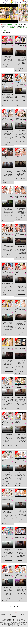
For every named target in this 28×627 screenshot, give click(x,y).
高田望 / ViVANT (5, 84)
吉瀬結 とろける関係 (6, 272)
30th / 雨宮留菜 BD (19, 387)
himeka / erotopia (5, 46)
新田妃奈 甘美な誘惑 (6, 234)
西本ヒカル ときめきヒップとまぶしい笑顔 (20, 235)
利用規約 (22, 614)
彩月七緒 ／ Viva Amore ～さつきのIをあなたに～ (7, 310)
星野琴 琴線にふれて (6, 387)
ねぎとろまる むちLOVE (20, 158)
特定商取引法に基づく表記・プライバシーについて (10, 614)
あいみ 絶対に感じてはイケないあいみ (7, 576)
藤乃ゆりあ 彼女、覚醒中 (20, 119)
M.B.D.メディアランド (9, 332)
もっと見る (13, 607)
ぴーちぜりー (20, 68)
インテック (20, 406)
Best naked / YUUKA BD (20, 499)
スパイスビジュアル (21, 104)
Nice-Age (6, 64)
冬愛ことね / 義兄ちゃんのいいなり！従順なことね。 (20, 349)
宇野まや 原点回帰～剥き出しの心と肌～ (20, 84)
